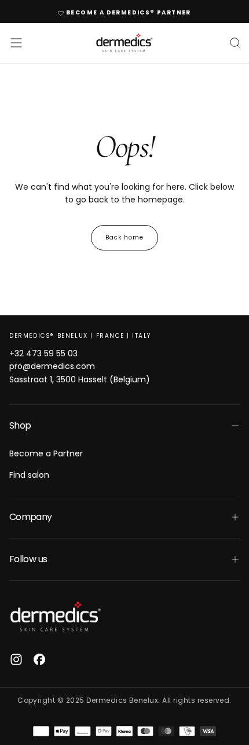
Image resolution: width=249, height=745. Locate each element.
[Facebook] (39, 659)
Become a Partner (46, 453)
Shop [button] (20, 425)
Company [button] (30, 516)
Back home (124, 237)
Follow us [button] (28, 559)
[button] (16, 43)
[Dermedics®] (55, 616)
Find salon (29, 475)
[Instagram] (16, 659)
